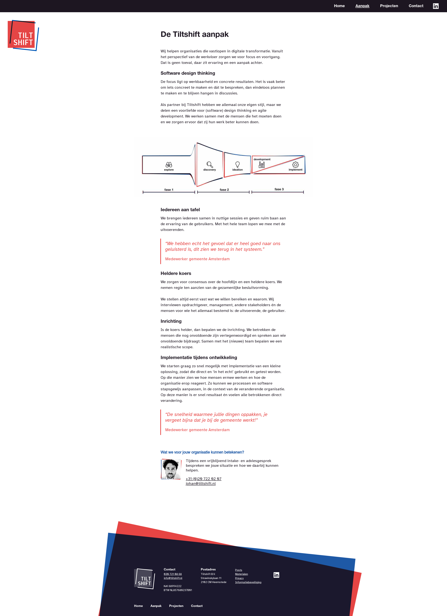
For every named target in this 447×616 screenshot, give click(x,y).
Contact (416, 6)
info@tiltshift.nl (173, 578)
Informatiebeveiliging (248, 582)
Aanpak (362, 6)
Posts (238, 570)
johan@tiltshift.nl (201, 484)
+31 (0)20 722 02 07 (203, 479)
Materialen (241, 574)
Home (339, 6)
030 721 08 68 (173, 574)
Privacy (239, 578)
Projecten (389, 6)
